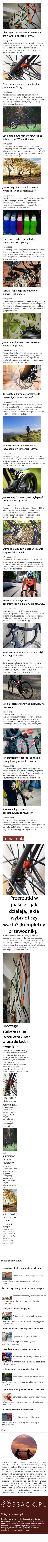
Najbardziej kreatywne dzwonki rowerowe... (24, 1389)
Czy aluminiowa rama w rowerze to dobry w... (9, 1159)
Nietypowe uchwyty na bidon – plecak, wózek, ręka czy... (20, 240)
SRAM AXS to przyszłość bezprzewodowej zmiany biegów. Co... (24, 602)
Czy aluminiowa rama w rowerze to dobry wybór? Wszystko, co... (22, 137)
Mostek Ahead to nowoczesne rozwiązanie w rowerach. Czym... (20, 447)
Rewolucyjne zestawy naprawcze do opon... (23, 1328)
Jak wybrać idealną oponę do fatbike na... (22, 1268)
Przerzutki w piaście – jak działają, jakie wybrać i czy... (22, 86)
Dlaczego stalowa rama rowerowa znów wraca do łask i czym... (22, 34)
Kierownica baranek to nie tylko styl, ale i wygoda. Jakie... (23, 654)
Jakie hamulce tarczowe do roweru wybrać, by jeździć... (22, 344)
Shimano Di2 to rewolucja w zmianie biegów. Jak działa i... (23, 550)
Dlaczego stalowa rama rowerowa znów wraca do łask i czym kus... (16, 1036)
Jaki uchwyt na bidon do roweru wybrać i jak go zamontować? (20, 189)
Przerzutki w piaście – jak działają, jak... (10, 1101)
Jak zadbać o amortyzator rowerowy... (20, 1349)
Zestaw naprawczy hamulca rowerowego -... (23, 1288)
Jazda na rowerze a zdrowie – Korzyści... (21, 1369)
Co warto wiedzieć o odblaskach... (18, 1409)
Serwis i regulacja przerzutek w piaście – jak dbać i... (20, 292)
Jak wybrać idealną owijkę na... (16, 1308)
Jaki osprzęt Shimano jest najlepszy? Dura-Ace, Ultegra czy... (23, 499)
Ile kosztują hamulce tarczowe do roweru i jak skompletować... (21, 395)
